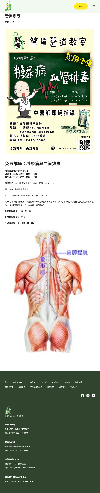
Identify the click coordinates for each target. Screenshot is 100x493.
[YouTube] (93, 395)
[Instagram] (88, 395)
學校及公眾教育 (36, 387)
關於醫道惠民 (18, 382)
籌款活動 (78, 382)
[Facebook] (82, 395)
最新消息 (55, 382)
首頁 (6, 382)
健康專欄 (67, 382)
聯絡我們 (73, 387)
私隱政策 (62, 387)
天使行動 (43, 382)
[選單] (94, 6)
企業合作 (21, 387)
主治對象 (31, 382)
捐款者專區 (9, 387)
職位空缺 (50, 387)
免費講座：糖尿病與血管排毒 (32, 163)
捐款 (81, 6)
